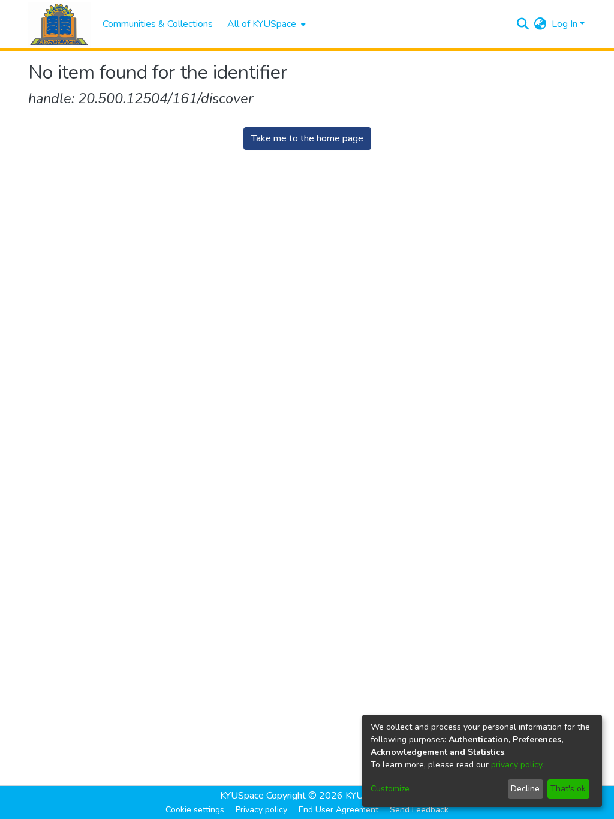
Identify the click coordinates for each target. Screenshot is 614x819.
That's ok (568, 788)
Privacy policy (261, 809)
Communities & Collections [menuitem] (158, 24)
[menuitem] (265, 24)
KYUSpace (242, 795)
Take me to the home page (307, 138)
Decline (525, 788)
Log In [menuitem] (564, 24)
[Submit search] (523, 24)
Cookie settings (194, 809)
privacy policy (516, 764)
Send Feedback (419, 809)
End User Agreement (338, 809)
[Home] (59, 24)
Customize (390, 788)
